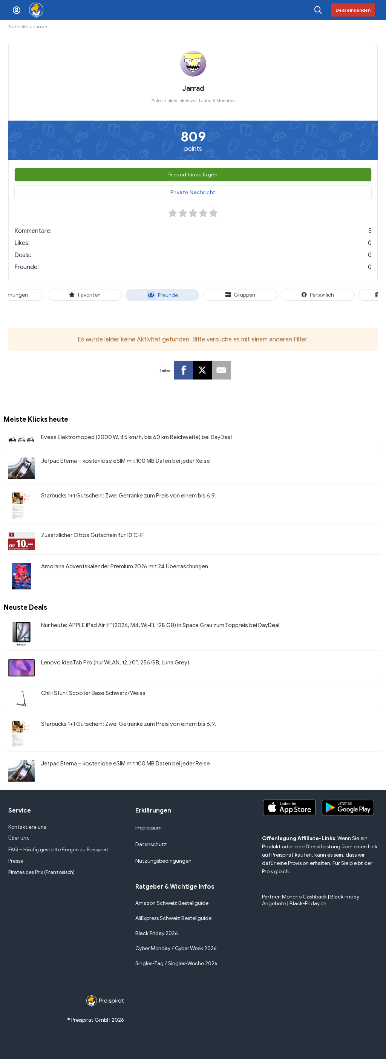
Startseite (18, 26)
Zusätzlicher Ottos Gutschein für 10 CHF (92, 535)
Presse (15, 861)
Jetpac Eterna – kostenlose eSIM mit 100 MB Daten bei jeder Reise (125, 461)
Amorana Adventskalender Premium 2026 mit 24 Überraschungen (124, 566)
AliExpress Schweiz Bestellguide (173, 918)
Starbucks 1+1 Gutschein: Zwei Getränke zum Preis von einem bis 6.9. (128, 495)
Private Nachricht (193, 192)
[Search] (318, 10)
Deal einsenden (353, 10)
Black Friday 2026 (156, 933)
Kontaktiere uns (27, 827)
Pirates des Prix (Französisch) (41, 872)
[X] (202, 370)
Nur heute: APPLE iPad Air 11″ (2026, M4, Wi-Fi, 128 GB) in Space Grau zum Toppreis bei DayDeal (160, 625)
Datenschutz (151, 844)
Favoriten (89, 295)
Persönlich (322, 295)
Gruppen (244, 295)
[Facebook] (183, 370)
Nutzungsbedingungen (163, 861)
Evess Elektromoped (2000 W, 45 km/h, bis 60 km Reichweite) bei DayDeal (136, 437)
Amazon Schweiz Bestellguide (171, 903)
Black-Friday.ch (308, 903)
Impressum (148, 828)
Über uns (18, 838)
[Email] (221, 370)
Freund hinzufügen (193, 174)
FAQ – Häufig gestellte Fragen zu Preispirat (58, 849)
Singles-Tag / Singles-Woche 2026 (176, 963)
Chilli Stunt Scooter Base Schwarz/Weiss (93, 693)
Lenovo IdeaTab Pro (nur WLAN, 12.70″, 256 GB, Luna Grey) (115, 662)
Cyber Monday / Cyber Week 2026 (176, 948)
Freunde (168, 295)
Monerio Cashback (304, 897)
